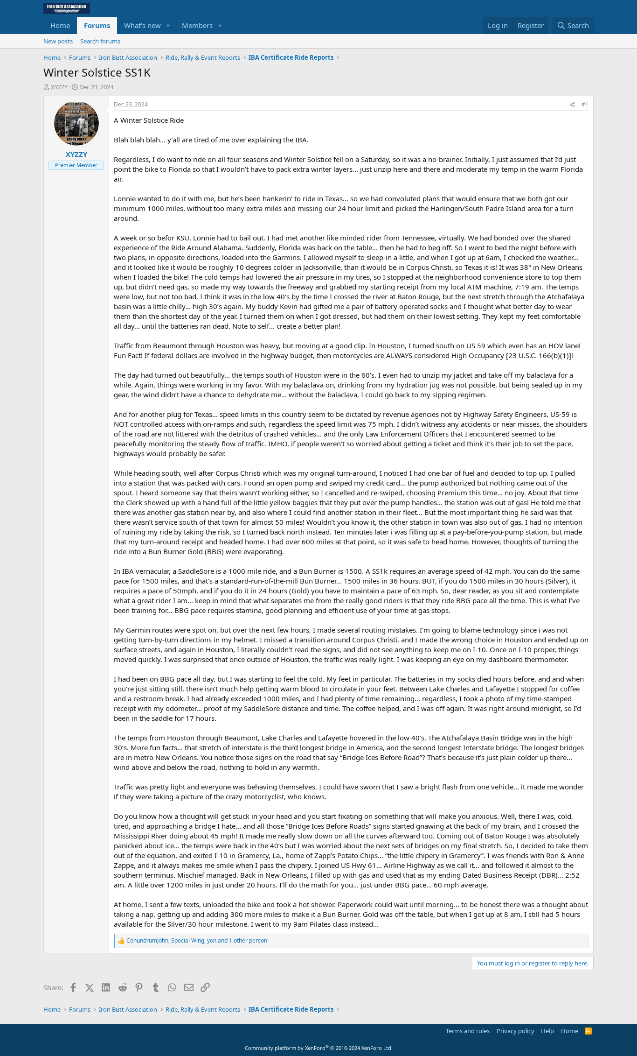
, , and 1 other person (196, 940)
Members (197, 25)
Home (60, 25)
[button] (168, 25)
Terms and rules (468, 1031)
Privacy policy (515, 1031)
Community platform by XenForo (319, 1047)
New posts (58, 41)
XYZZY (59, 87)
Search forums (100, 41)
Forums (97, 25)
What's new (142, 25)
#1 (585, 104)
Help (547, 1031)
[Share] (572, 104)
